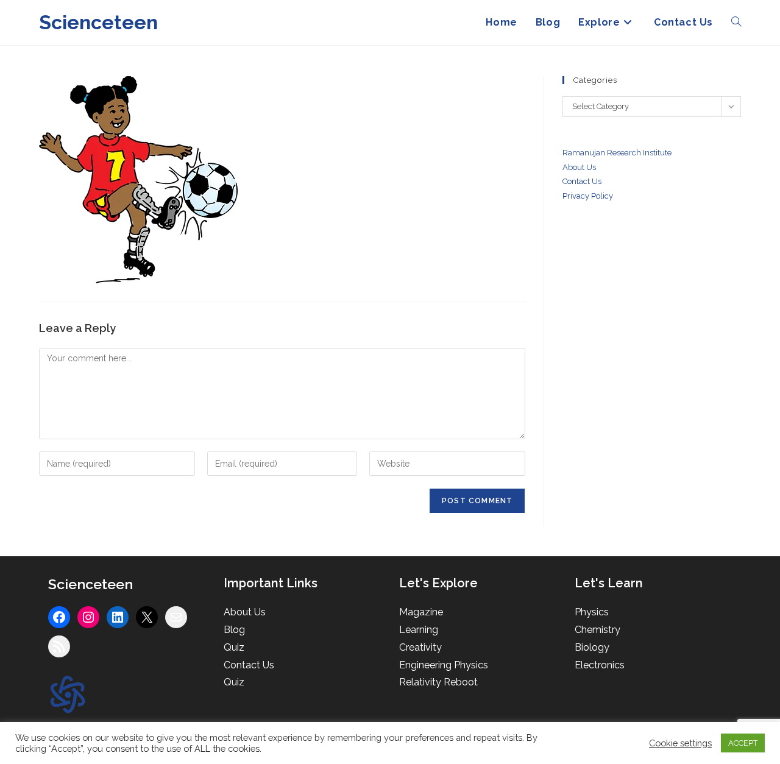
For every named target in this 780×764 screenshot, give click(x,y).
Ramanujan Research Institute (617, 152)
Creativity (420, 647)
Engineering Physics (443, 665)
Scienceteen (98, 22)
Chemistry (597, 629)
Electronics (600, 665)
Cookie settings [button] (680, 743)
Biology (592, 647)
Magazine (421, 612)
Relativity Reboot (438, 682)
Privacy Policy (587, 195)
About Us (579, 167)
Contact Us (249, 665)
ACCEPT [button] (742, 743)
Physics (592, 612)
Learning (418, 629)
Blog (234, 629)
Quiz (234, 647)
